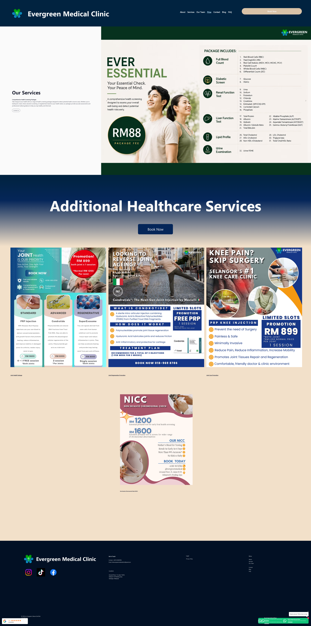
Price (250, 565)
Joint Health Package (16, 375)
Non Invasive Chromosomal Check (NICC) (129, 491)
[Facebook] (53, 572)
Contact (251, 567)
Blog (250, 569)
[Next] (306, 100)
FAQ (250, 571)
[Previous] (106, 100)
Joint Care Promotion (212, 375)
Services (251, 561)
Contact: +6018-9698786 (115, 560)
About (250, 559)
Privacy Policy (189, 559)
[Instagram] (28, 572)
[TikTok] (41, 572)
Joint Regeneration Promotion (116, 375)
